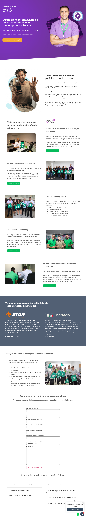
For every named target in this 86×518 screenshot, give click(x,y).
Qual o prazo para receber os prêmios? (22, 495)
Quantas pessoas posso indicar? (20, 490)
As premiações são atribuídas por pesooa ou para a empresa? (61, 491)
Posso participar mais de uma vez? (58, 485)
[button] (24, 484)
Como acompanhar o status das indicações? (62, 497)
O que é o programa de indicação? (21, 485)
